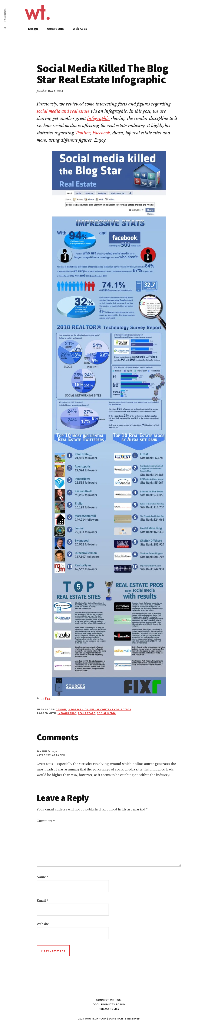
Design (61, 709)
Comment (46, 821)
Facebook (101, 132)
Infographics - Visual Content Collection (99, 709)
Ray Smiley (43, 751)
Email (42, 901)
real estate (86, 713)
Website (43, 924)
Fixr (48, 698)
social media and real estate (63, 111)
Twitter (82, 132)
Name (42, 877)
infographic (98, 118)
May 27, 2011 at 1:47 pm (51, 755)
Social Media (106, 713)
